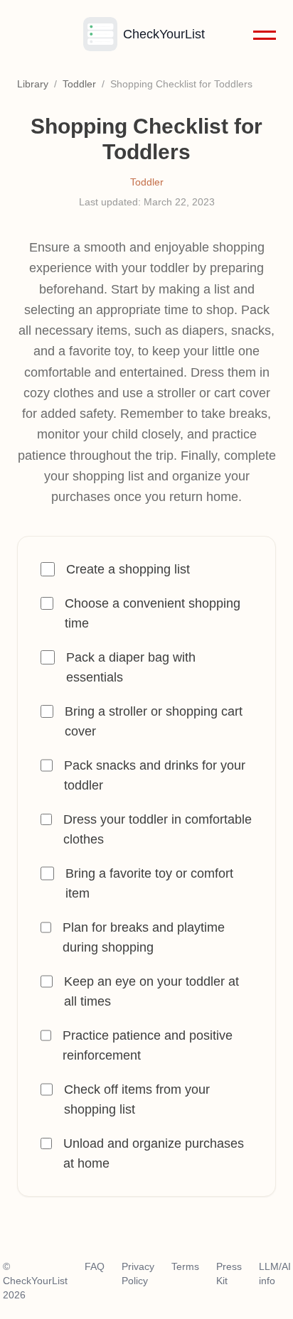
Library (32, 84)
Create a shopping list (128, 569)
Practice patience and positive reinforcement (148, 1045)
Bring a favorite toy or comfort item (149, 883)
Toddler (79, 84)
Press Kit (229, 1273)
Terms (185, 1266)
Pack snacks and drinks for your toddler (154, 775)
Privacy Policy (138, 1273)
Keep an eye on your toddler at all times (151, 991)
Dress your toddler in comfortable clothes (157, 829)
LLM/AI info (275, 1273)
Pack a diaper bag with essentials (131, 667)
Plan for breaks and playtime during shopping (144, 937)
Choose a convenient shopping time (152, 613)
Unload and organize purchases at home (153, 1153)
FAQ (95, 1266)
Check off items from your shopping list (137, 1099)
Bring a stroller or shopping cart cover (154, 721)
